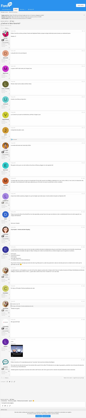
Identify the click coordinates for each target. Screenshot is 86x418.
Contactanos (4, 400)
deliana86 (5, 58)
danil (5, 219)
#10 (84, 178)
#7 (84, 127)
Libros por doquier (15, 223)
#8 (84, 143)
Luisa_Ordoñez (5, 88)
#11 (84, 193)
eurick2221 (5, 254)
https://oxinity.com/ (35, 250)
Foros (15, 9)
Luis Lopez (5, 150)
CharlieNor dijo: (15, 303)
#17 (84, 301)
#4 (84, 81)
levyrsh (5, 346)
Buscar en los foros (13, 12)
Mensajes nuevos (4, 12)
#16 (84, 285)
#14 (84, 246)
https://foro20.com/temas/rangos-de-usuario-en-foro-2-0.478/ (26, 16)
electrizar (5, 170)
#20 (84, 359)
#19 (84, 339)
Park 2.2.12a (4, 409)
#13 (84, 227)
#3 (84, 66)
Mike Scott (5, 73)
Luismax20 (5, 234)
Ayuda (30, 400)
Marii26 (3, 25)
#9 (84, 162)
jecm (5, 134)
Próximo (6, 28)
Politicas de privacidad (22, 400)
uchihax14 (5, 104)
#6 (84, 112)
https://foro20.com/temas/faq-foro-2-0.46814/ (20, 18)
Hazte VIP (31, 9)
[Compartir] (82, 31)
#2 (84, 50)
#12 (84, 211)
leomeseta (5, 274)
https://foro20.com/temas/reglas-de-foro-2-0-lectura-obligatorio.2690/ (27, 15)
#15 (84, 267)
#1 (84, 31)
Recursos (22, 9)
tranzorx (5, 367)
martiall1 (5, 185)
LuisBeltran (5, 200)
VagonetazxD (5, 119)
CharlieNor (5, 293)
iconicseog (5, 326)
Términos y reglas (12, 400)
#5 (84, 96)
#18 (84, 319)
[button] (7, 9)
